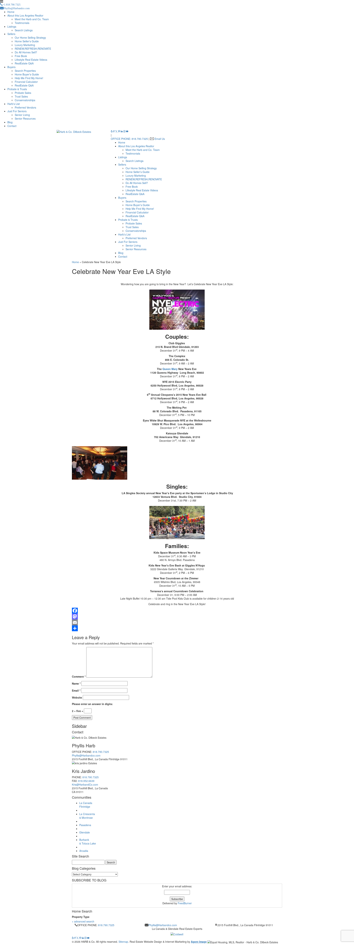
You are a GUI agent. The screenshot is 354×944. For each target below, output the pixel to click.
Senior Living (22, 115)
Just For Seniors (17, 111)
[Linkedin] (122, 131)
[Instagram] (124, 131)
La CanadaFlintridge (85, 804)
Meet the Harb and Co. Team (32, 19)
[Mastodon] (177, 616)
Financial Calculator (26, 82)
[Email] (177, 622)
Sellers (11, 34)
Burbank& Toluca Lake (87, 841)
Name (76, 683)
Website (77, 697)
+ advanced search (83, 921)
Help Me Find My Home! (29, 78)
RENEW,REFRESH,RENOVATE (33, 48)
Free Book (21, 56)
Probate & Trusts (17, 89)
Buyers (11, 67)
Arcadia (83, 851)
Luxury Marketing (25, 45)
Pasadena (85, 825)
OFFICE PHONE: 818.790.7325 (129, 139)
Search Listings (24, 30)
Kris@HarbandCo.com (85, 784)
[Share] (177, 628)
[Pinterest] (119, 131)
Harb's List (13, 104)
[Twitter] (116, 131)
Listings (11, 26)
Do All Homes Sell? (26, 52)
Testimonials (22, 23)
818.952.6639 (86, 781)
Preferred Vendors (25, 107)
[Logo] (177, 933)
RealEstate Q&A (24, 63)
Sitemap (123, 941)
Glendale (84, 832)
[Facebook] (114, 131)
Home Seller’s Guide (138, 172)
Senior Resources (25, 118)
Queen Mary (170, 369)
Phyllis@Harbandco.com (86, 755)
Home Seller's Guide (27, 41)
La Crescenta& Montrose (87, 815)
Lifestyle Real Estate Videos (31, 59)
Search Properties (25, 70)
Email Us (160, 139)
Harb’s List (124, 234)
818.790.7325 (101, 752)
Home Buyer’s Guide (27, 74)
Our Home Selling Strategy (30, 37)
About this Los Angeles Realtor (25, 15)
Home (10, 12)
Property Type (80, 917)
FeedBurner (185, 903)
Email (76, 690)
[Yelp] (112, 131)
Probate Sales (23, 93)
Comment (79, 676)
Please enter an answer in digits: (92, 704)
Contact (11, 126)
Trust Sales (21, 96)
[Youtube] (127, 131)
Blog (10, 122)
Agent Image (199, 941)
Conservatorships (25, 100)
